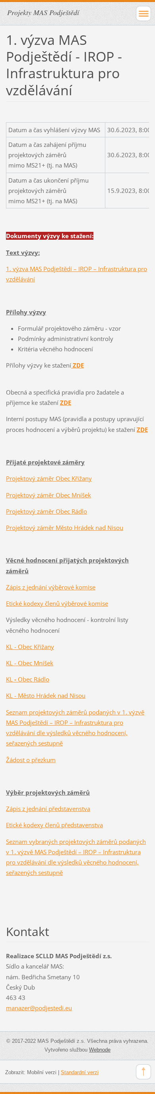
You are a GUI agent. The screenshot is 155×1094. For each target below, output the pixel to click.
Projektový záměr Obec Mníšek (48, 495)
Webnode (99, 1050)
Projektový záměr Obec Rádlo (46, 511)
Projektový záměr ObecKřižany (49, 478)
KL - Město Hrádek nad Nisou (45, 695)
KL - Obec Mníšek (29, 663)
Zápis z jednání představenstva (48, 809)
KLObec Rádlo (27, 679)
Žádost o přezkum (31, 760)
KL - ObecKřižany (30, 647)
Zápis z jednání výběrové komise (50, 587)
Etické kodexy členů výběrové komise (57, 603)
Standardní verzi (80, 1072)
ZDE (142, 429)
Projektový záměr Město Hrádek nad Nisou (64, 528)
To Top (143, 1071)
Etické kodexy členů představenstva (54, 825)
